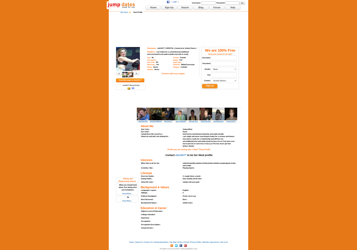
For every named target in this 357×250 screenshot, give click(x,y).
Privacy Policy (196, 242)
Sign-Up (169, 7)
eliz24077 (180, 155)
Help (232, 7)
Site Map (173, 242)
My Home (124, 12)
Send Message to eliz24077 (130, 80)
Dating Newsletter (161, 242)
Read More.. (127, 194)
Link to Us (224, 242)
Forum (216, 7)
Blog (200, 7)
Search (185, 7)
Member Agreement (211, 242)
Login (175, 2)
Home (153, 7)
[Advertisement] (178, 22)
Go (242, 3)
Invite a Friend (183, 242)
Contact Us (148, 242)
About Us (139, 242)
